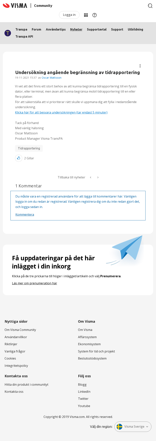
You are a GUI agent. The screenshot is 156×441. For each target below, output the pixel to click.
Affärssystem (87, 337)
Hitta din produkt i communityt (26, 384)
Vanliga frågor (15, 351)
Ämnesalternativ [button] (140, 66)
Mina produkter (85, 14)
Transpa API (24, 36)
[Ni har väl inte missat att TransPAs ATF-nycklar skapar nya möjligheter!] (97, 177)
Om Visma (85, 330)
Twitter (83, 399)
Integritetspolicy (16, 366)
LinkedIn (84, 391)
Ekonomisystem (89, 344)
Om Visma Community (20, 330)
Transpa (21, 29)
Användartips (56, 29)
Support (117, 29)
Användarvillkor (16, 337)
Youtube (84, 406)
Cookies (10, 358)
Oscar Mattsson (51, 77)
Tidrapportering (29, 148)
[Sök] (150, 6)
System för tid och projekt (96, 351)
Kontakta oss (14, 391)
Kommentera (24, 214)
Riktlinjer (11, 344)
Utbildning (135, 29)
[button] (18, 158)
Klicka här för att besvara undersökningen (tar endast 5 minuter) (61, 112)
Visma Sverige (134, 426)
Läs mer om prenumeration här (34, 283)
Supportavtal (97, 29)
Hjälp (94, 14)
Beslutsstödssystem (92, 358)
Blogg (82, 384)
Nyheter (76, 29)
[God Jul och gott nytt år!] (91, 177)
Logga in (69, 15)
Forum (36, 29)
